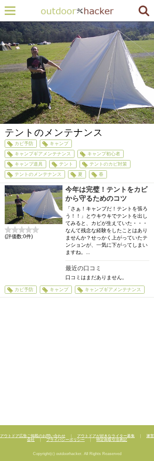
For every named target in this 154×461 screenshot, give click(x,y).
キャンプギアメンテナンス (43, 153)
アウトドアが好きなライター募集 (106, 436)
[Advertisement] (77, 362)
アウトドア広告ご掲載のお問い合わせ (32, 436)
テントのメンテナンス (38, 174)
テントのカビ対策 (108, 163)
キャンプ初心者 (103, 153)
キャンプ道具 (29, 163)
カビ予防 (24, 143)
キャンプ (59, 143)
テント (66, 163)
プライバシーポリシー (65, 440)
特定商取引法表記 (111, 440)
